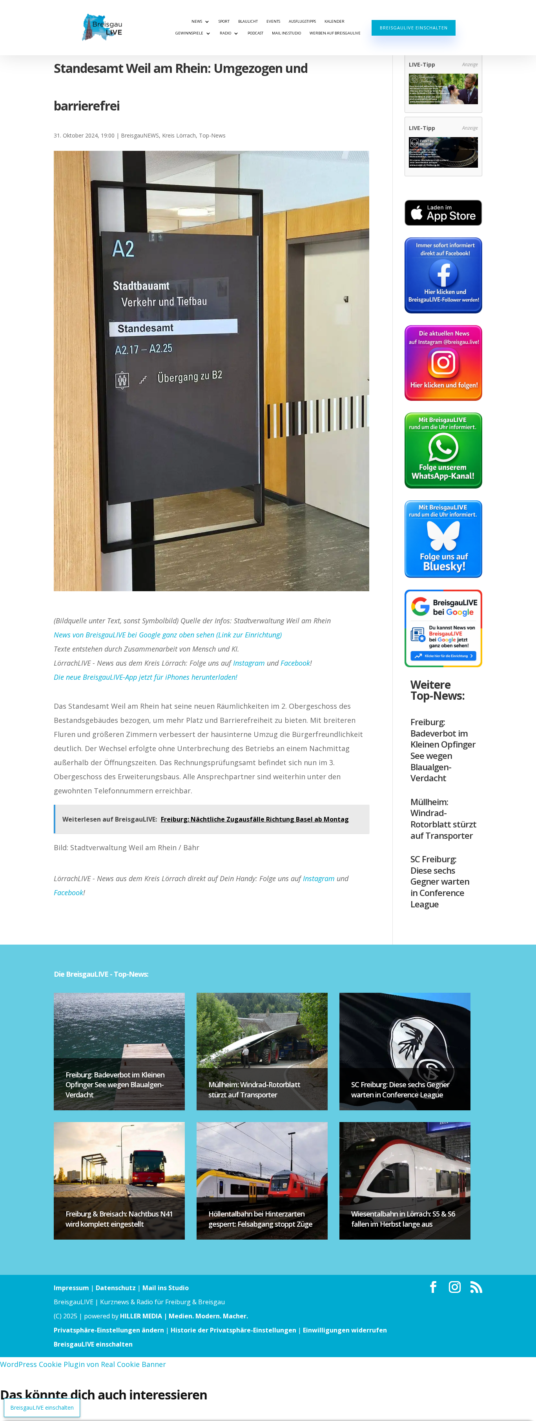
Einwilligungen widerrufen (345, 1330)
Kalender (335, 21)
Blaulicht (248, 21)
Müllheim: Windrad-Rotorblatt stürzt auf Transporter (443, 818)
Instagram (249, 663)
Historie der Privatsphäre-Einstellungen (233, 1330)
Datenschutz (116, 1287)
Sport (224, 21)
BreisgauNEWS (140, 135)
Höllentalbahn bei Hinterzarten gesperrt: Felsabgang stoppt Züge (260, 1218)
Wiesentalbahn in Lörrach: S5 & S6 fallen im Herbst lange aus (403, 1218)
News (196, 21)
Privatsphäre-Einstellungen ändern (109, 1330)
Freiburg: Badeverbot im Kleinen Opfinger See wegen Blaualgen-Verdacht (443, 750)
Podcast (255, 33)
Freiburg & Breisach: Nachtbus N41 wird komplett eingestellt (119, 1218)
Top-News (212, 135)
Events (273, 21)
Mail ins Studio (286, 33)
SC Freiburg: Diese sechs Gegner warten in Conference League (439, 881)
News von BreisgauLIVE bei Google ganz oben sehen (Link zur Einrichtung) (168, 634)
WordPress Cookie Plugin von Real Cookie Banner (83, 1364)
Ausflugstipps (302, 21)
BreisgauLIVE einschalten (414, 28)
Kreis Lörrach (179, 135)
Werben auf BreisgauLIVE (335, 33)
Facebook (295, 663)
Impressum (71, 1287)
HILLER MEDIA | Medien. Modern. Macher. (184, 1316)
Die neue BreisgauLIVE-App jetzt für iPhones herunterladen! (145, 677)
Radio (225, 33)
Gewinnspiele (189, 33)
